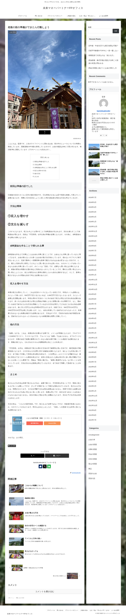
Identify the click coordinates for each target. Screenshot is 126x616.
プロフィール (51, 610)
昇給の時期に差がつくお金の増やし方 (102, 68)
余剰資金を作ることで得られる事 (45, 167)
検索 (89, 27)
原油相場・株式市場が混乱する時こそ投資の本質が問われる (103, 61)
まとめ (36, 176)
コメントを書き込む (44, 591)
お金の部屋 (12, 445)
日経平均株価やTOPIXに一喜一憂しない (103, 51)
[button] (57, 456)
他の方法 (37, 173)
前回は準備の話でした (41, 161)
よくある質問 (115, 610)
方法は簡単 (38, 164)
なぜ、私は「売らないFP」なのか (99, 610)
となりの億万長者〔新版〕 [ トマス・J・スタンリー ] (43, 418)
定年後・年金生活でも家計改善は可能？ (103, 46)
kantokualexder (103, 111)
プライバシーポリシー (71, 610)
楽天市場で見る (35, 423)
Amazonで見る (52, 423)
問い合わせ (60, 610)
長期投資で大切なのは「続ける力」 (101, 55)
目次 (42, 157)
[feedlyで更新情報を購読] (106, 135)
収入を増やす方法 (40, 170)
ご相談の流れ (84, 610)
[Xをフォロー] (45, 466)
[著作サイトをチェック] (40, 466)
